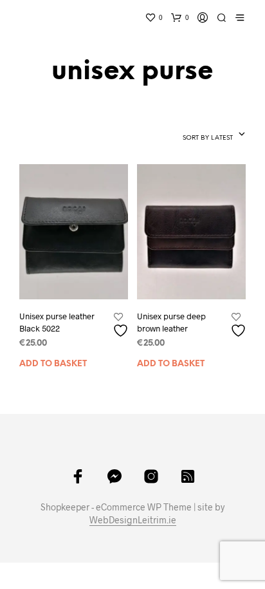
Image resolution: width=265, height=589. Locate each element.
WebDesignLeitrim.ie (132, 520)
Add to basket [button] (53, 364)
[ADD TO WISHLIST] (122, 325)
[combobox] (187, 135)
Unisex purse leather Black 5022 (57, 322)
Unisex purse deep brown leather (171, 322)
